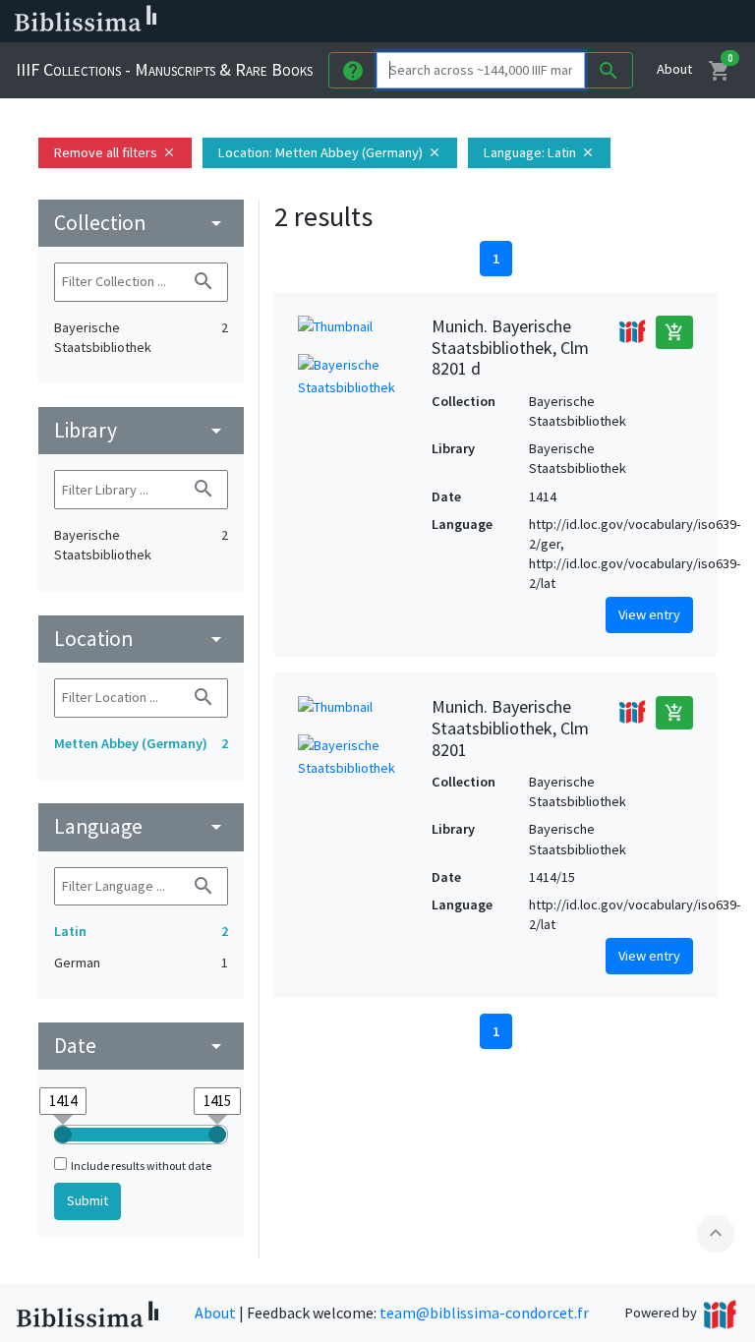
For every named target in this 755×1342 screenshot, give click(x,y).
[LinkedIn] (531, 21)
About (674, 69)
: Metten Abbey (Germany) (329, 152)
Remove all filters (115, 152)
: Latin (539, 152)
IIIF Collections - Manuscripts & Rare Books (164, 69)
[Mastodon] (594, 21)
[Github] (656, 21)
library (141, 430)
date (141, 1045)
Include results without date (141, 1165)
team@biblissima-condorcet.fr (484, 1312)
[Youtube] (625, 21)
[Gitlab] (688, 21)
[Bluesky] (562, 21)
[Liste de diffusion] (499, 21)
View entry (649, 614)
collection (141, 222)
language (141, 826)
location (141, 638)
